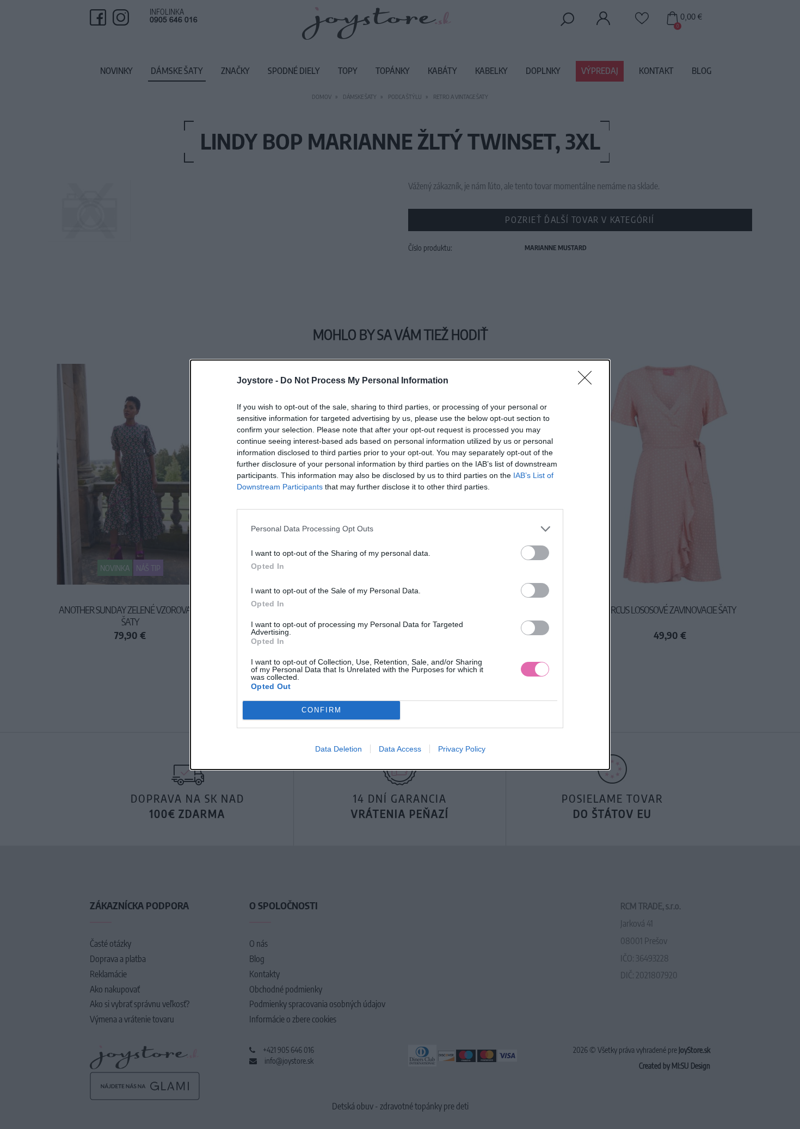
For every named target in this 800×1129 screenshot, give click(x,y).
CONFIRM (321, 710)
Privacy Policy (461, 749)
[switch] (535, 552)
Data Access (400, 749)
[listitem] (400, 529)
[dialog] (400, 565)
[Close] (588, 381)
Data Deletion (338, 749)
